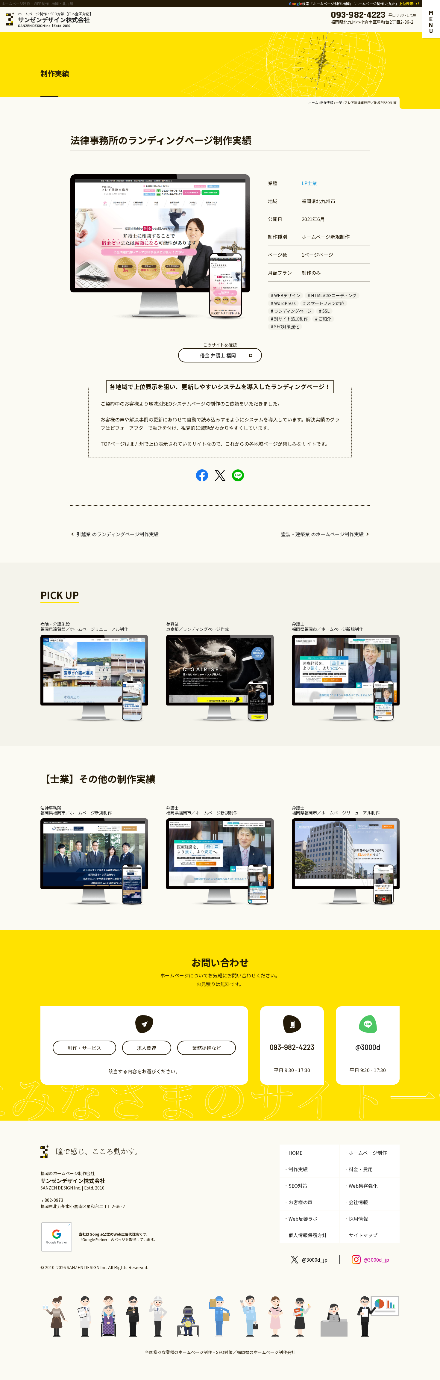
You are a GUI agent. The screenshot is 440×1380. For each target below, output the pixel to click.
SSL (326, 311)
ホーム (313, 102)
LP (304, 183)
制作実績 (326, 102)
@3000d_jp (314, 1259)
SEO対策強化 (286, 326)
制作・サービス (84, 1047)
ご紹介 (324, 319)
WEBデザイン (287, 295)
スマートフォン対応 (325, 303)
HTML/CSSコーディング (333, 295)
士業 (339, 102)
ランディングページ (293, 311)
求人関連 (146, 1047)
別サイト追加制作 (291, 319)
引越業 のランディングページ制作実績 (117, 534)
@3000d (367, 1047)
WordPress (285, 303)
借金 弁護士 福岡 (218, 355)
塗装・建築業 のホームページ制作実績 (322, 534)
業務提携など (206, 1047)
